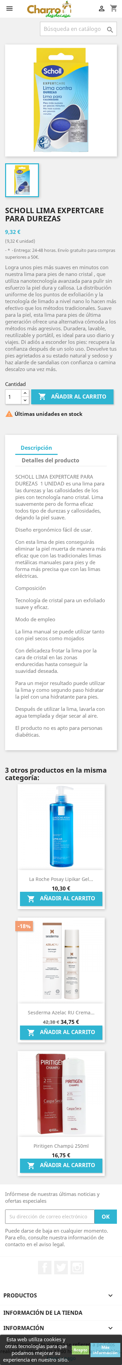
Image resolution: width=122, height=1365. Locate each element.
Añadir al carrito (72, 396)
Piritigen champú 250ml (61, 1146)
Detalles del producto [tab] (50, 460)
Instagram (77, 1267)
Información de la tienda (42, 1312)
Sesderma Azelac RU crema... (61, 1012)
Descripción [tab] (36, 447)
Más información (105, 1349)
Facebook (45, 1267)
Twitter (61, 1267)
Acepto (80, 1350)
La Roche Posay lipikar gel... (61, 879)
